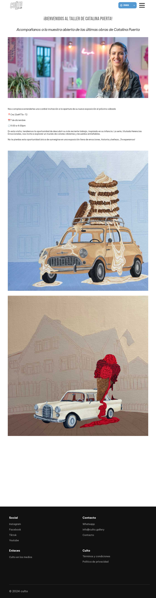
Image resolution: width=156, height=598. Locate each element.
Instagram (15, 524)
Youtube (14, 540)
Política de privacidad (95, 561)
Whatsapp (89, 524)
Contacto (88, 535)
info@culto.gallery (93, 529)
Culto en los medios (20, 557)
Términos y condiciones (96, 556)
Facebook (15, 529)
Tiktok (13, 535)
